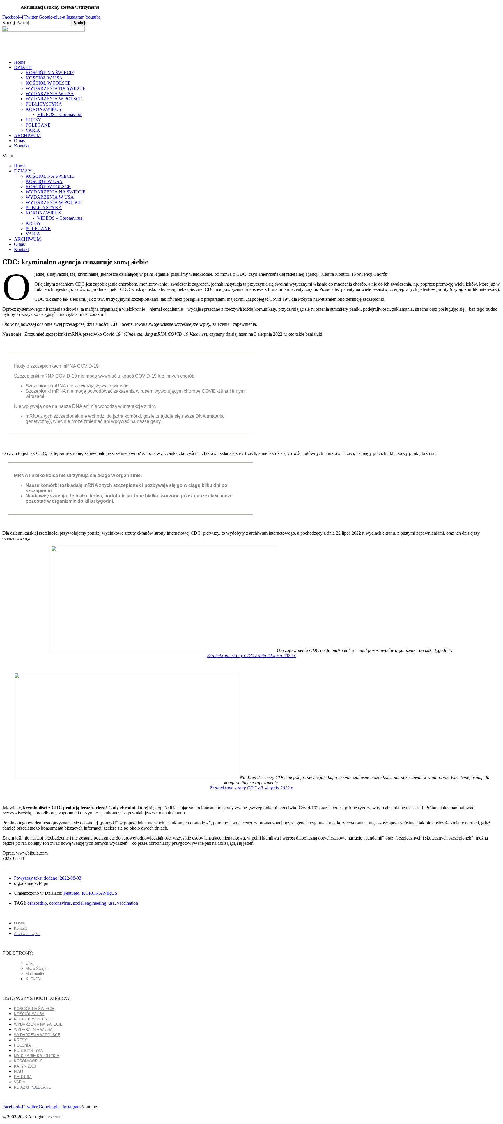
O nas (19, 140)
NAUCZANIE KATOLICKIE (36, 1056)
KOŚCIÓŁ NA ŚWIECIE (50, 72)
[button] (251, 156)
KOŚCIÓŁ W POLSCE (48, 83)
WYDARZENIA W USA (50, 93)
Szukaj (8, 22)
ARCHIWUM (27, 135)
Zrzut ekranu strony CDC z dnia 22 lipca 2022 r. (251, 655)
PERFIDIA (23, 1077)
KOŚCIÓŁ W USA (44, 77)
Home (19, 62)
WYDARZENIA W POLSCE (54, 98)
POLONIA (22, 1045)
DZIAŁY (23, 67)
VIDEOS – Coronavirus (59, 114)
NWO (18, 1071)
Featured (71, 893)
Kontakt (21, 145)
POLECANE (38, 124)
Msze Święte (36, 968)
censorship (37, 903)
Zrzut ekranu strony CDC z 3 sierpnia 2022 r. (251, 787)
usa (112, 903)
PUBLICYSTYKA (44, 104)
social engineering (89, 903)
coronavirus (60, 903)
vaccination (127, 903)
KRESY (33, 119)
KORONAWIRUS (43, 109)
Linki (29, 963)
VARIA (33, 130)
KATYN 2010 (25, 1066)
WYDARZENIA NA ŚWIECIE (56, 88)
